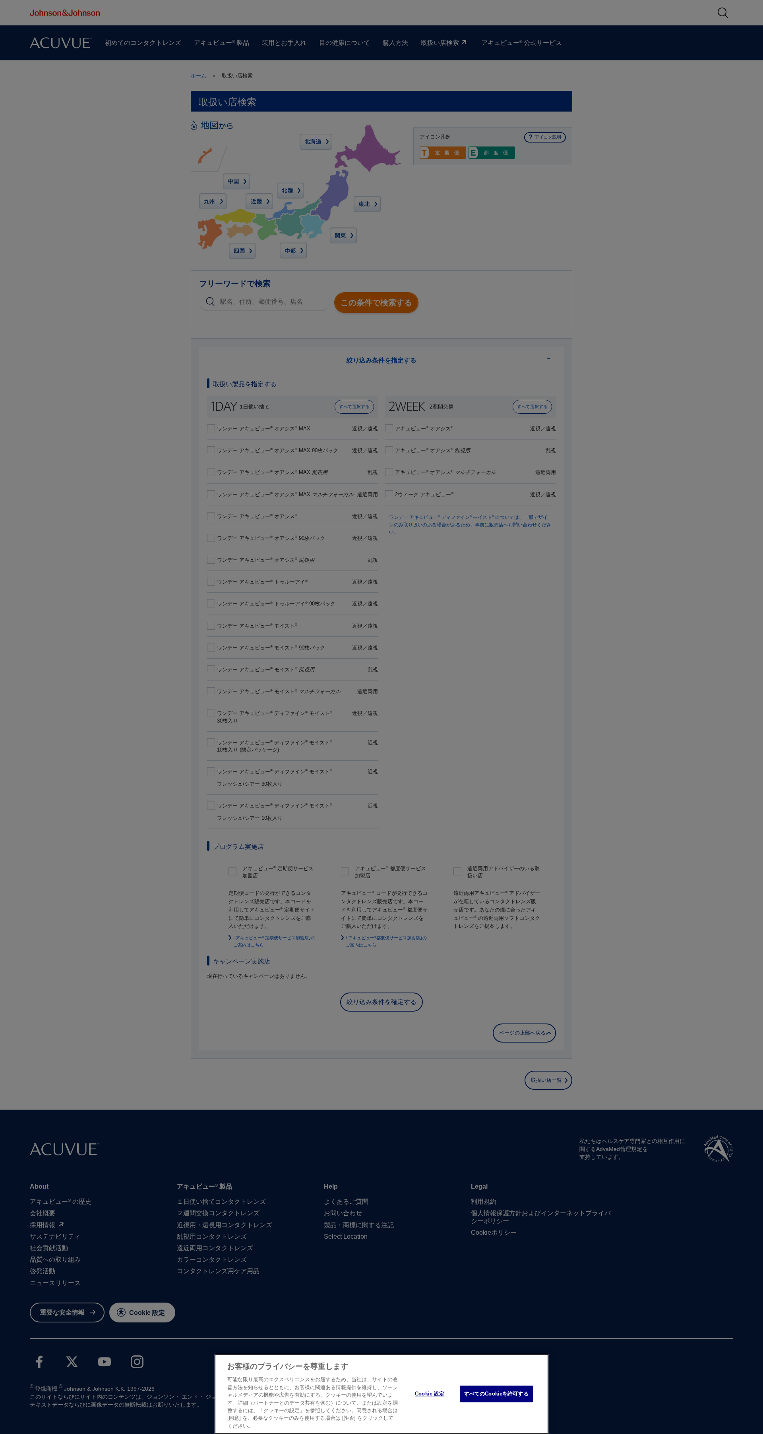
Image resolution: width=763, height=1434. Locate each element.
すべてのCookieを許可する (496, 1394)
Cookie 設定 (429, 1394)
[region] (381, 1394)
